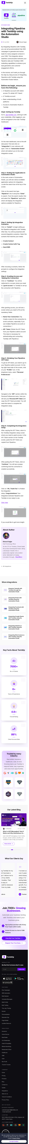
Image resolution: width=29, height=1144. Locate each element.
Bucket (3, 1011)
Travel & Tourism (6, 1064)
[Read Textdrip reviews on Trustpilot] (23, 773)
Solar (3, 1058)
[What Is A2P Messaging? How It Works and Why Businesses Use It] (14, 819)
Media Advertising (6, 1046)
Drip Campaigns (6, 990)
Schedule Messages (7, 999)
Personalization (6, 1014)
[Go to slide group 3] (10, 849)
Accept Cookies (14, 1141)
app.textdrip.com (11, 115)
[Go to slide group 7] (16, 849)
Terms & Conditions (7, 1096)
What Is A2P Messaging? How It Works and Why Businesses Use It (13, 833)
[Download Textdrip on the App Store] (7, 978)
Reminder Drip (5, 1017)
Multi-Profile (5, 1002)
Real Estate (5, 1037)
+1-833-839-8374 (6, 1112)
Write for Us (5, 1093)
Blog (3, 1081)
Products (4, 1078)
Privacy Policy (5, 1099)
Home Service (5, 1034)
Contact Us (4, 1084)
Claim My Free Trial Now (12, 938)
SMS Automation (6, 993)
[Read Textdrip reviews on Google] (16, 773)
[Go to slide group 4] (12, 849)
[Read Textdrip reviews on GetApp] (12, 773)
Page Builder (5, 1020)
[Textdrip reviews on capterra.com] (8, 782)
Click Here (4, 502)
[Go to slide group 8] (17, 849)
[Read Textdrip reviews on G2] (5, 773)
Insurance (4, 1031)
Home (3, 1072)
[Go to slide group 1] (7, 849)
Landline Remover (6, 1023)
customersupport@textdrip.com (10, 1110)
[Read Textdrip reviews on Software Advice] (19, 773)
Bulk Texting (5, 1005)
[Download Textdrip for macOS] (7, 982)
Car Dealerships (6, 1040)
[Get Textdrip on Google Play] (19, 978)
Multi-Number (5, 996)
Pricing (3, 1075)
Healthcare (4, 1052)
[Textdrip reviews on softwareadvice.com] (8, 794)
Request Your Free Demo (13, 943)
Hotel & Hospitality (6, 1043)
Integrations (5, 25)
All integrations (7, 566)
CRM (3, 1055)
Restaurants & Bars (6, 1049)
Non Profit (4, 1061)
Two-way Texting (6, 1008)
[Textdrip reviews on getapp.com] (19, 782)
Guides (3, 1087)
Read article (7, 843)
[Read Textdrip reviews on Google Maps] (15, 1125)
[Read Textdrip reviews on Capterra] (8, 773)
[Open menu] (25, 2)
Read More (19, 557)
